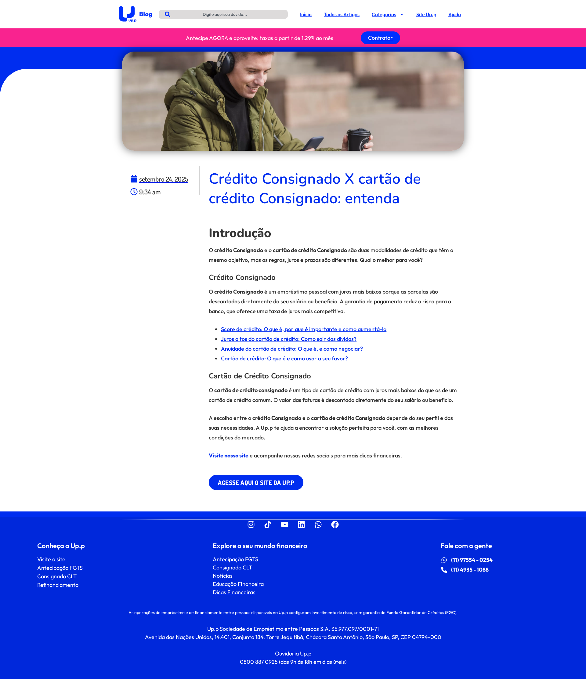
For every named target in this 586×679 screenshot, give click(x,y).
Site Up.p (426, 14)
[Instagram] (251, 524)
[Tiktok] (268, 524)
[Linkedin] (301, 524)
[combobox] (223, 14)
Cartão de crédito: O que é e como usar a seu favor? (284, 358)
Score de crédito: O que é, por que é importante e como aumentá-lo (303, 329)
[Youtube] (284, 524)
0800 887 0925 (259, 661)
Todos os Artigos (342, 14)
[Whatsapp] (318, 524)
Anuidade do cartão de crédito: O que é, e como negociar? (292, 348)
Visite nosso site (228, 455)
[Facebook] (335, 524)
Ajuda (454, 14)
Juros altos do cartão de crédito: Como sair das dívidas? (288, 338)
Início (306, 14)
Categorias (384, 14)
